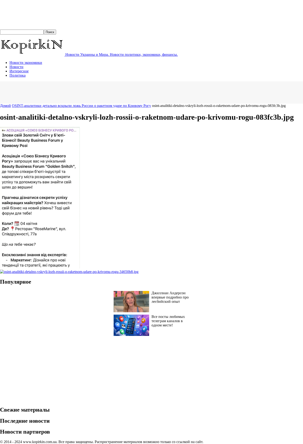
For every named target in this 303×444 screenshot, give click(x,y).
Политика (17, 75)
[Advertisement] (86, 92)
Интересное (19, 71)
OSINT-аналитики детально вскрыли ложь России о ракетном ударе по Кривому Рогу (81, 106)
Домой (5, 106)
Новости (16, 67)
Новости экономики (25, 63)
